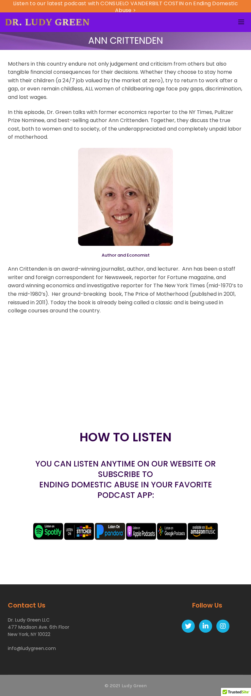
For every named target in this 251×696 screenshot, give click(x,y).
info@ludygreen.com (32, 648)
